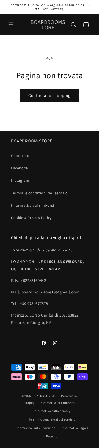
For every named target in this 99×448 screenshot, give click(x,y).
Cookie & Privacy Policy (31, 217)
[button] (11, 25)
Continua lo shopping (49, 95)
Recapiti (52, 436)
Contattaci (20, 155)
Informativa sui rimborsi (32, 205)
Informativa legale (75, 428)
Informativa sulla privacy (52, 411)
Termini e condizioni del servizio (39, 193)
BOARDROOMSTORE (47, 396)
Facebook (19, 168)
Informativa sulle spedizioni (36, 428)
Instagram (20, 180)
